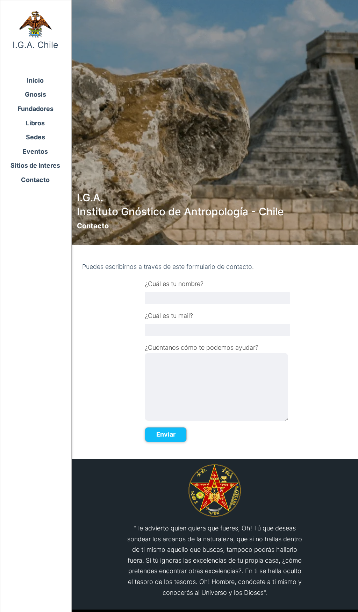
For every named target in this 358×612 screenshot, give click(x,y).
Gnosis (35, 94)
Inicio (35, 80)
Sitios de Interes (35, 165)
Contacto (35, 179)
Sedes (35, 137)
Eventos (35, 151)
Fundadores (35, 108)
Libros (35, 123)
